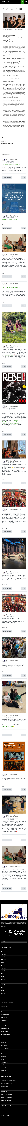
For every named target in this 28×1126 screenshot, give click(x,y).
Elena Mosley (4, 1045)
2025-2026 (3, 954)
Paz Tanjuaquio (4, 1062)
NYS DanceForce (6, 2)
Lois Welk (3, 1065)
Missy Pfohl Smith (5, 1053)
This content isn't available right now (11, 164)
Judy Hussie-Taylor (5, 1034)
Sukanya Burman (5, 1014)
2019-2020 (3, 971)
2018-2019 (3, 973)
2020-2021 (3, 968)
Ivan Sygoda (3, 1059)
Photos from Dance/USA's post (9, 219)
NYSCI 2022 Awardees (6, 1094)
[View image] (14, 20)
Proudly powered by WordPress (7, 1124)
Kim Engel (3, 1025)
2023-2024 (3, 959)
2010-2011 (3, 996)
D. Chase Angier (5, 1006)
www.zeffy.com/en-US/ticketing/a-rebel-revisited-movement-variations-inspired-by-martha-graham (13, 422)
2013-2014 (3, 987)
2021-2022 (3, 965)
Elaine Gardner (4, 1031)
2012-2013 (3, 990)
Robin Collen (4, 1020)
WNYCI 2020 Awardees (6, 1100)
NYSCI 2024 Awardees (6, 1089)
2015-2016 (3, 982)
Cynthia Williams (5, 1067)
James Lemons (4, 1039)
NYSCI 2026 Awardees (6, 1083)
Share (23, 177)
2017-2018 (3, 976)
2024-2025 (3, 957)
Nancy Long (3, 1042)
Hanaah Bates (4, 1011)
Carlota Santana (4, 1048)
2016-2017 (3, 979)
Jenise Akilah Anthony (6, 1009)
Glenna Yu (3, 1070)
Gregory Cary (4, 1017)
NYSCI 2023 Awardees (6, 1091)
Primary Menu (26, 2)
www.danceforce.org (9, 355)
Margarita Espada (5, 1028)
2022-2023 (3, 962)
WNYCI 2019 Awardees (6, 1103)
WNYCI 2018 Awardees (6, 1105)
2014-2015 (3, 984)
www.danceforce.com (17, 468)
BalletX (4, 136)
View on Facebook (7, 177)
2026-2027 (3, 951)
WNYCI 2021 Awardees (6, 1097)
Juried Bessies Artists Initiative (8, 1080)
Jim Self (3, 1051)
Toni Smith (3, 1056)
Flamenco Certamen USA (7, 142)
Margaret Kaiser (5, 1037)
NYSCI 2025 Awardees (6, 1086)
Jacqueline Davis (5, 1023)
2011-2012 (3, 993)
